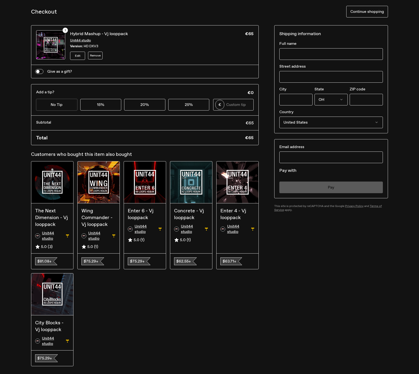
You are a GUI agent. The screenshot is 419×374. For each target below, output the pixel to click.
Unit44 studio (80, 40)
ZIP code (357, 89)
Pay (331, 187)
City (282, 89)
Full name (288, 43)
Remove (95, 55)
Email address (291, 146)
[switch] (39, 71)
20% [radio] (144, 104)
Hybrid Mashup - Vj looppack (99, 33)
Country (286, 112)
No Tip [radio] (57, 104)
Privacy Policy (354, 206)
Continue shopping (367, 11)
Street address (292, 66)
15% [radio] (100, 104)
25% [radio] (189, 104)
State (319, 89)
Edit (78, 55)
